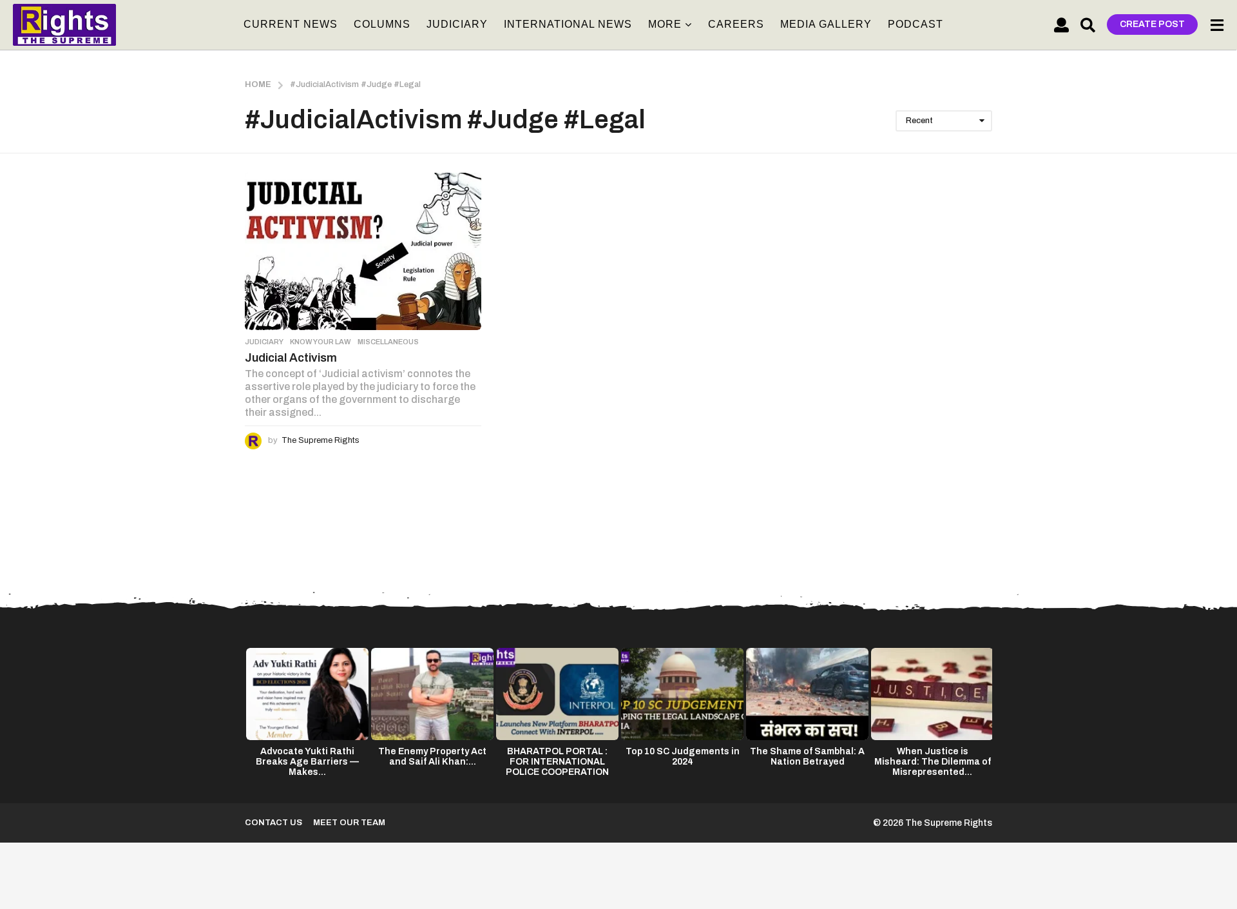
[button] (1061, 24)
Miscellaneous (388, 342)
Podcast (915, 24)
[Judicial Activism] (363, 251)
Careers (736, 24)
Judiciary (457, 24)
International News (568, 24)
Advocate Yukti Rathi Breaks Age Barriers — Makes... (307, 762)
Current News (291, 24)
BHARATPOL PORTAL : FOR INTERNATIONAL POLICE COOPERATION (557, 762)
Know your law (320, 342)
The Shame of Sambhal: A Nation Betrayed (807, 757)
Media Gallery (826, 24)
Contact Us (273, 822)
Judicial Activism (291, 357)
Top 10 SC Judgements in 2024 (683, 757)
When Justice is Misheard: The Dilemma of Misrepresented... (932, 762)
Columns (382, 24)
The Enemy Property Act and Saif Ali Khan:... (432, 757)
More (665, 24)
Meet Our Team (349, 822)
